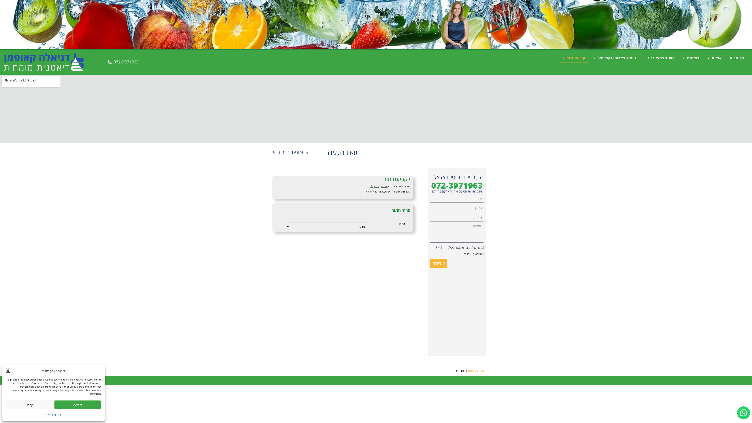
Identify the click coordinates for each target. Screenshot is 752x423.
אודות (717, 58)
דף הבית (737, 58)
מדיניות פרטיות (53, 415)
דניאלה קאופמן (477, 370)
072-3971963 (126, 62)
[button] (8, 371)
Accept (77, 405)
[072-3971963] (110, 62)
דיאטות (693, 58)
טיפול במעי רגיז (661, 58)
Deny (29, 405)
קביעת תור (576, 58)
